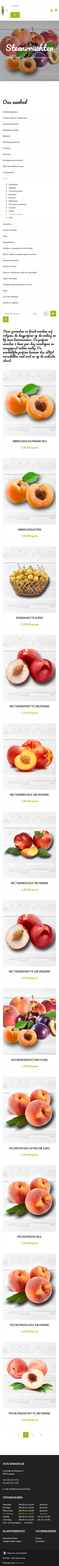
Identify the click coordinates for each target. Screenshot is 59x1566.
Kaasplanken (8, 242)
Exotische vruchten (17, 204)
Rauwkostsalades (11, 260)
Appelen (12, 187)
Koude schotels (10, 230)
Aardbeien (13, 184)
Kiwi (11, 217)
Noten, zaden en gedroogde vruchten (19, 254)
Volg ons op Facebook (17, 1553)
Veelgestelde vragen (12, 1541)
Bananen (13, 194)
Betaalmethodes (10, 1538)
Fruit (5, 178)
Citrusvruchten (15, 191)
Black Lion (20, 1563)
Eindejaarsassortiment (13, 160)
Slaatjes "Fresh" (10, 266)
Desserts (7, 154)
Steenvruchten (16, 214)
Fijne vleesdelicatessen (13, 166)
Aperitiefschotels (11, 124)
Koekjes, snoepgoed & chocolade (18, 248)
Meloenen (13, 201)
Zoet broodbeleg (10, 296)
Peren (11, 211)
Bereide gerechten (11, 142)
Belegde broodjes (11, 130)
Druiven (12, 207)
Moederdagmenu (10, 112)
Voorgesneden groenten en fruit (17, 284)
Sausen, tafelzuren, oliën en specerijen (20, 272)
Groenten (7, 224)
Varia (5, 290)
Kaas (5, 236)
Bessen (12, 197)
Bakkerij (6, 136)
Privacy (39, 1538)
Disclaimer (40, 1541)
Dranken (6, 148)
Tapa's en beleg (10, 278)
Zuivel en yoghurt (11, 302)
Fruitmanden (8, 172)
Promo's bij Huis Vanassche (15, 118)
